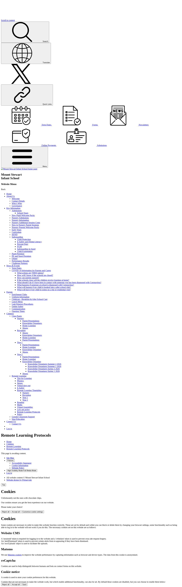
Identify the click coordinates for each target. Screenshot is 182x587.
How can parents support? (28, 278)
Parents (9, 292)
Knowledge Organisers (32, 323)
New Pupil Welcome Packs (23, 215)
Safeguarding (17, 237)
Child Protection (24, 239)
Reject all (5, 512)
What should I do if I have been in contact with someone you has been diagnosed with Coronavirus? (59, 282)
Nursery (20, 318)
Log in (9, 429)
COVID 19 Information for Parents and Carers (31, 270)
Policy (19, 414)
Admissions (17, 210)
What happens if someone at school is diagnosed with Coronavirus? (45, 285)
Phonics (20, 381)
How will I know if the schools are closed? (35, 275)
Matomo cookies (15, 555)
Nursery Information (20, 220)
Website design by (19, 480)
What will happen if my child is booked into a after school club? (44, 287)
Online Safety (17, 306)
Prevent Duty (22, 244)
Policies (10, 461)
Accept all (16, 512)
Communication (18, 309)
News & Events (13, 266)
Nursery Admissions (20, 218)
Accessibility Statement (21, 463)
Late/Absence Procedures (22, 304)
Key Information (13, 208)
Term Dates (16, 268)
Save (24, 585)
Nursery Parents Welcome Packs (25, 227)
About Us (10, 196)
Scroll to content (8, 20)
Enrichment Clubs (19, 294)
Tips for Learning (24, 378)
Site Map (10, 458)
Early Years (16, 230)
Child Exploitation (25, 251)
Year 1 (20, 342)
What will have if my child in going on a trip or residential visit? (44, 290)
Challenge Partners (20, 263)
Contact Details (18, 201)
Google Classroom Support (23, 417)
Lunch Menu (17, 302)
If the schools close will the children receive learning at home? (43, 280)
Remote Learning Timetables (29, 390)
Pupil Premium (18, 254)
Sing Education (18, 419)
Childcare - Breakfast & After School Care (29, 299)
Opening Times (18, 311)
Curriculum (16, 232)
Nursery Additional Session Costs (26, 222)
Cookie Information (20, 465)
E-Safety (20, 388)
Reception (21, 330)
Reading (20, 402)
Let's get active (23, 409)
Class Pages (17, 316)
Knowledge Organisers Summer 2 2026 (44, 364)
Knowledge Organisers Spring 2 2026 (44, 369)
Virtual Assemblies (25, 407)
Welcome (16, 198)
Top (3, 485)
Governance (17, 206)
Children (10, 314)
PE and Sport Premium (21, 256)
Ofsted (14, 258)
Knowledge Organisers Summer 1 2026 (44, 366)
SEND (14, 234)
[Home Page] (19, 169)
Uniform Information (20, 297)
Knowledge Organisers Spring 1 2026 (44, 371)
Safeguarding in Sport (26, 249)
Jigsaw (25, 328)
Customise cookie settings (32, 512)
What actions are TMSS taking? (30, 273)
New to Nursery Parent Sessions (25, 225)
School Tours (22, 213)
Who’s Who (17, 203)
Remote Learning (19, 376)
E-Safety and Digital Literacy (29, 242)
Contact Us (11, 421)
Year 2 (20, 354)
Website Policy (18, 468)
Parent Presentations (30, 321)
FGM (19, 246)
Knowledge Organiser (31, 349)
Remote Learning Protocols (28, 412)
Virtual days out (23, 385)
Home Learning (29, 326)
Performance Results (20, 261)
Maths (19, 405)
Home (9, 194)
